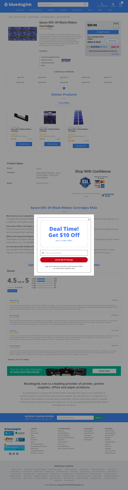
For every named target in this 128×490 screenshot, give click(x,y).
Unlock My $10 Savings (64, 260)
